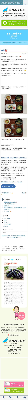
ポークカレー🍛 (7, 211)
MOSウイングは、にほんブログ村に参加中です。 (14, 236)
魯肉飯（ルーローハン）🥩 (10, 202)
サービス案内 (14, 246)
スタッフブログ (7, 224)
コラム (5, 220)
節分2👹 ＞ (24, 193)
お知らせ (6, 226)
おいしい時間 (7, 218)
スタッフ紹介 (15, 248)
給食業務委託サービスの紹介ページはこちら (11, 182)
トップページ (5, 246)
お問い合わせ (11, 250)
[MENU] (25, 2)
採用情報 (4, 250)
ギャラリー (22, 248)
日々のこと (6, 222)
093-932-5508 (8, 15)
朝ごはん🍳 (6, 205)
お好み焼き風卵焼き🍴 (9, 204)
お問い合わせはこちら (8, 186)
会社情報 (21, 246)
